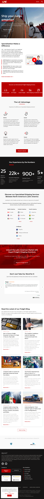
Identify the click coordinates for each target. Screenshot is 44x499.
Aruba (20, 235)
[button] (1, 287)
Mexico (11, 218)
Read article (5, 349)
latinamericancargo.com (29, 496)
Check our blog (22, 430)
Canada (11, 212)
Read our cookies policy (9, 493)
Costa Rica (22, 215)
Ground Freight (27, 469)
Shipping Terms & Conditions (35, 487)
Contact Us (16, 470)
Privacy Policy (18, 487)
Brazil (33, 218)
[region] (22, 287)
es (38, 1)
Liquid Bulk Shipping (28, 478)
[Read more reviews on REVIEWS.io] (36, 297)
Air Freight (26, 473)
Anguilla (20, 229)
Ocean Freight (27, 471)
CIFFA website (18, 491)
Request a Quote (7, 29)
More (20, 221)
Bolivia (33, 215)
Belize (21, 212)
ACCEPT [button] (9, 495)
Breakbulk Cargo (27, 477)
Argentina (34, 212)
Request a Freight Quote (22, 262)
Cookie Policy (25, 487)
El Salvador (22, 218)
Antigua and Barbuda (23, 232)
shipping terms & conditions (35, 491)
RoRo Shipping (27, 475)
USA (11, 215)
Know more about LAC (7, 76)
